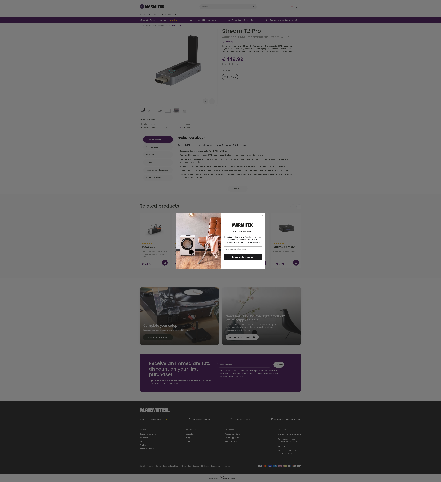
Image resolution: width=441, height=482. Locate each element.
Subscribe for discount (243, 257)
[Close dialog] (262, 215)
